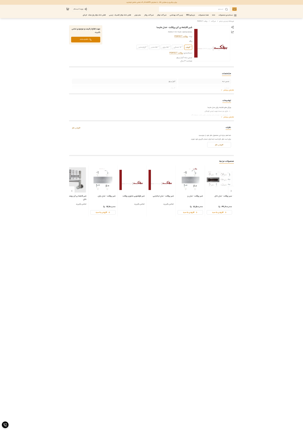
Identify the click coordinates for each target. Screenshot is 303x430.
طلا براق (166, 47)
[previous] (231, 191)
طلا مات (154, 47)
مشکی (176, 47)
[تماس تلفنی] (5, 424)
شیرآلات (213, 21)
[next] (72, 191)
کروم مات (142, 47)
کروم (188, 47)
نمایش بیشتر (228, 90)
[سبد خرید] (67, 9)
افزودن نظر (76, 128)
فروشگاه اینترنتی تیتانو (226, 21)
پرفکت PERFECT (202, 21)
